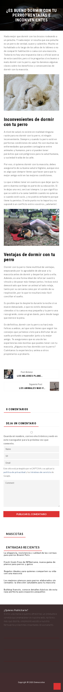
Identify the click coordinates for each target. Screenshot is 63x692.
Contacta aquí (11, 628)
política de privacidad (15, 472)
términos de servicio (40, 472)
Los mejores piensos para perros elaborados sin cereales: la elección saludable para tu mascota (30, 581)
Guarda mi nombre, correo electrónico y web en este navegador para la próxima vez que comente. (31, 440)
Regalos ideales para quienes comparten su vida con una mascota (30, 572)
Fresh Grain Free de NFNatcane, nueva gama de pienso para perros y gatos (30, 563)
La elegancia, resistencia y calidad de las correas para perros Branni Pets (30, 553)
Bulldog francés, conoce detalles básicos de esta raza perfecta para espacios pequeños (30, 590)
